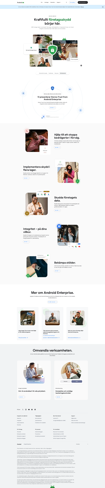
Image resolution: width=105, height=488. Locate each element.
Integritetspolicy (27, 444)
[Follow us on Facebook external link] (32, 409)
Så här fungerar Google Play (59, 438)
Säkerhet (19, 418)
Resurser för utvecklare (58, 431)
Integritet (19, 420)
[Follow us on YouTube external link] (29, 409)
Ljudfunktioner (38, 420)
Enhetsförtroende (43, 73)
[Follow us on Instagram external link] (26, 409)
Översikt (19, 431)
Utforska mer (63, 73)
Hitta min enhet (74, 420)
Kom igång (72, 2)
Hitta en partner (82, 2)
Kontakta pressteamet (40, 436)
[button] (81, 65)
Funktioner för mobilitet (40, 422)
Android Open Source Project (59, 436)
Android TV (55, 418)
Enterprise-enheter (21, 434)
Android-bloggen (39, 431)
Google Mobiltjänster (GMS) (59, 420)
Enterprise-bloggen (21, 438)
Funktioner (51, 73)
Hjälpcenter (73, 418)
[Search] (66, 2)
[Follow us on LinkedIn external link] (35, 409)
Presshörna (37, 434)
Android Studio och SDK (58, 434)
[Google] (20, 2)
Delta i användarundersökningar (78, 422)
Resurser (57, 73)
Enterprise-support (21, 436)
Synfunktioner (38, 418)
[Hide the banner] (103, 7)
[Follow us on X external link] (22, 409)
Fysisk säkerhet (20, 422)
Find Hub (19, 424)
